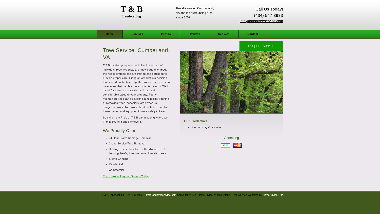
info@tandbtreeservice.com (261, 21)
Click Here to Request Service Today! (126, 176)
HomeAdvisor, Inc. (273, 195)
